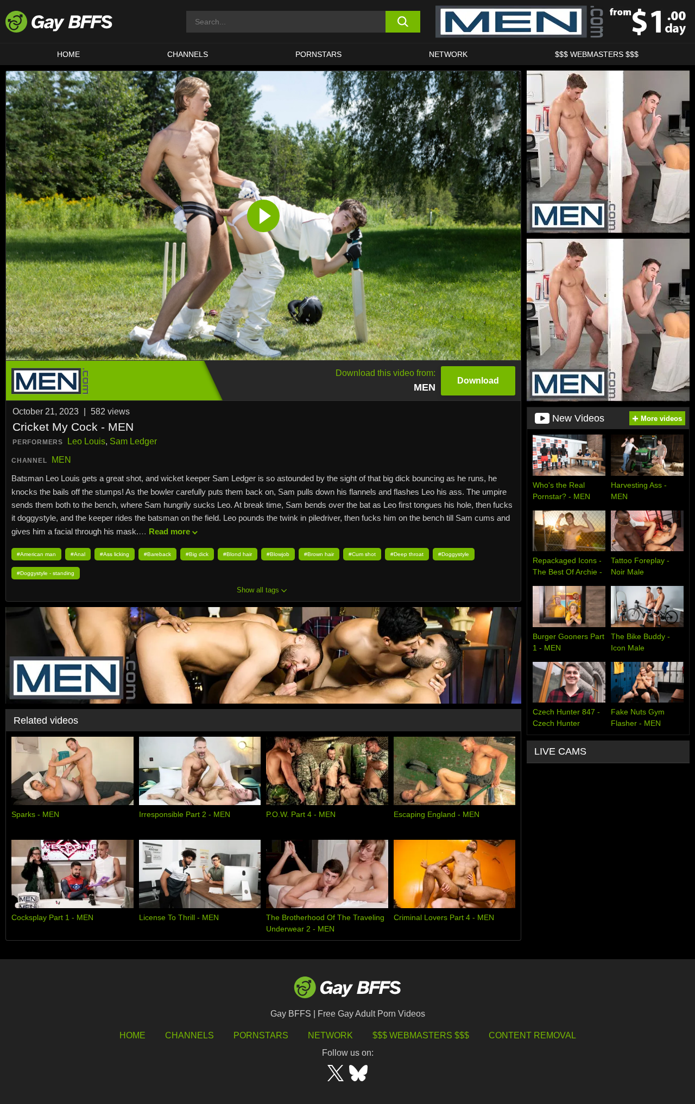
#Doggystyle (453, 554)
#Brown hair (319, 554)
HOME (68, 54)
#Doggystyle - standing (45, 573)
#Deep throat (407, 554)
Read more (169, 531)
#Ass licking (114, 554)
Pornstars (260, 1035)
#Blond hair (237, 554)
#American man (36, 554)
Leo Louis (86, 441)
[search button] (403, 22)
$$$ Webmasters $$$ (597, 54)
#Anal (78, 554)
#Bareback (157, 554)
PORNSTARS (318, 54)
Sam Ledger (133, 441)
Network (448, 54)
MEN (61, 459)
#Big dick (197, 554)
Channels (189, 1035)
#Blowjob (278, 554)
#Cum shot (362, 554)
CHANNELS (187, 54)
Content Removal (532, 1035)
